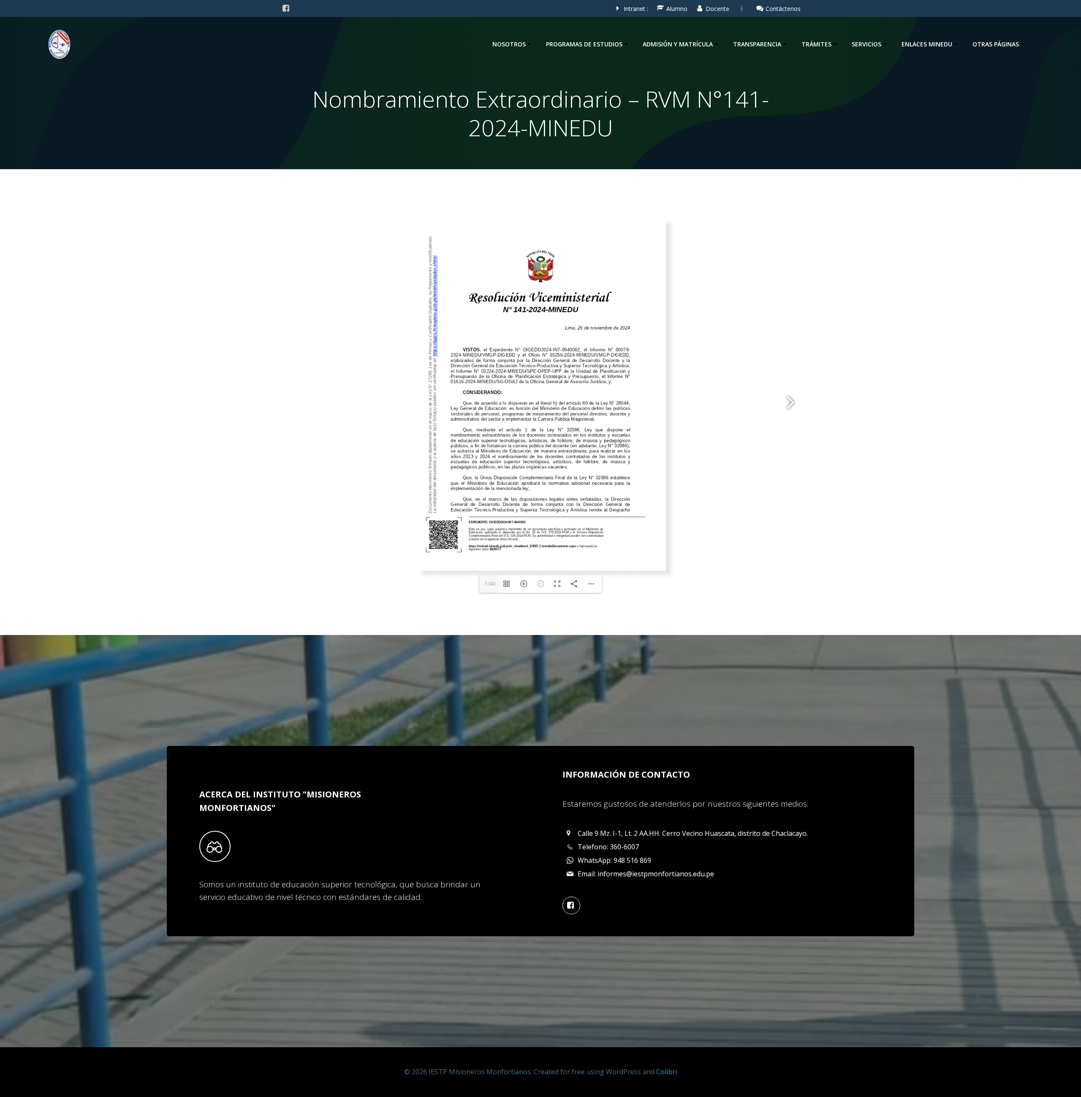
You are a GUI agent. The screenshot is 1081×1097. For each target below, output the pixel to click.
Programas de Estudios (584, 44)
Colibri (666, 1071)
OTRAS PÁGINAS (995, 44)
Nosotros (509, 44)
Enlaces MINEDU (927, 44)
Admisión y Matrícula (678, 44)
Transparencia (757, 44)
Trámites (816, 44)
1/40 (490, 583)
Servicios (866, 44)
